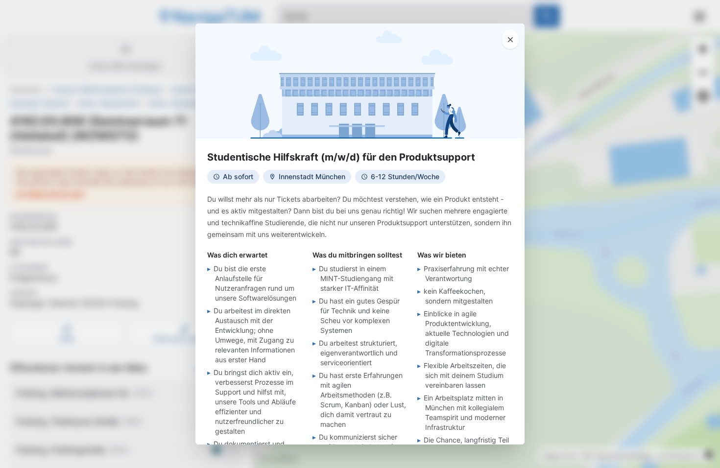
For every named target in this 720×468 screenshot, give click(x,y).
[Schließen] (510, 39)
